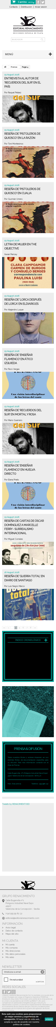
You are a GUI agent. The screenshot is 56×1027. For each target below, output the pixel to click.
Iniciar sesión (41, 7)
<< (4, 628)
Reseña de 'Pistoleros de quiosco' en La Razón (22, 136)
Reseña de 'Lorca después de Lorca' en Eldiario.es (22, 301)
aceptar (49, 1019)
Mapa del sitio (12, 934)
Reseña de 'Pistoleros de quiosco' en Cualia (22, 191)
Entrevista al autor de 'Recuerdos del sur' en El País (22, 82)
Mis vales (10, 957)
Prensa (14, 67)
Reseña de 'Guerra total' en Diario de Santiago (24, 578)
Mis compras (12, 948)
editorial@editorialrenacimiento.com (22, 918)
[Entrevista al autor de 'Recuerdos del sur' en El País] (28, 112)
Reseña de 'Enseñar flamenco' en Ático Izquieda (18, 359)
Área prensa (16, 784)
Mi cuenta (10, 944)
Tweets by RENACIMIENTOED (16, 804)
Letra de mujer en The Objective (20, 246)
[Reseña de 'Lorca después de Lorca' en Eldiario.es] (28, 329)
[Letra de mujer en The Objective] (28, 274)
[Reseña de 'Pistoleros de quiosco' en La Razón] (28, 163)
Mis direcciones (13, 951)
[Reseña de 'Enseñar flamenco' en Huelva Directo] (28, 499)
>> (35, 628)
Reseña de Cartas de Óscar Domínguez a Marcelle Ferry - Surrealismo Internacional (24, 527)
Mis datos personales (15, 954)
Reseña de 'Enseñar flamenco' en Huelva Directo (19, 469)
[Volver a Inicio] (5, 67)
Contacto (13, 7)
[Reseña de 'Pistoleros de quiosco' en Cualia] (28, 219)
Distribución (26, 7)
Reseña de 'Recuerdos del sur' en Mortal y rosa (22, 412)
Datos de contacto (14, 931)
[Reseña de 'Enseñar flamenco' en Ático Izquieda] (28, 389)
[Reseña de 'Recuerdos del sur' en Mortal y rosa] (28, 440)
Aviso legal (11, 927)
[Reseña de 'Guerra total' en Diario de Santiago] (28, 606)
